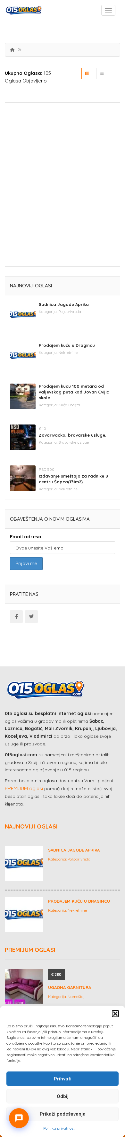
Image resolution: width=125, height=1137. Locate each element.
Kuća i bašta (69, 404)
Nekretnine (68, 352)
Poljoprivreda (69, 311)
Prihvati (62, 1079)
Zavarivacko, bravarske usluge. (72, 435)
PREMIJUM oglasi (24, 788)
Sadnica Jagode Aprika (64, 304)
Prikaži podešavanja (63, 1114)
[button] (115, 1013)
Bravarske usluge (73, 442)
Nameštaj (76, 996)
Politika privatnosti (59, 1128)
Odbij (63, 1096)
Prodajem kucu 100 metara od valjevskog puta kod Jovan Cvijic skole (74, 392)
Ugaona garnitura (69, 987)
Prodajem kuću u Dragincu (67, 345)
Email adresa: (26, 536)
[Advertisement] (62, 186)
